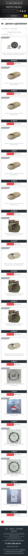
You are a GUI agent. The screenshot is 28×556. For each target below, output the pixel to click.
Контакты (14, 531)
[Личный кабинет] (22, 10)
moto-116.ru (14, 7)
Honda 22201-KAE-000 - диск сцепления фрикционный (14, 385)
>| (25, 521)
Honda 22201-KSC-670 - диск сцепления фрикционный (14, 415)
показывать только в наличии (14, 32)
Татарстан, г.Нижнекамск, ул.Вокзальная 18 (14, 1)
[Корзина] (25, 10)
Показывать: (5, 34)
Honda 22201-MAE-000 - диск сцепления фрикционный (14, 505)
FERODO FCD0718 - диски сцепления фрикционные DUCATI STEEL (14, 294)
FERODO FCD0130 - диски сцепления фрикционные (14, 84)
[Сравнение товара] (20, 10)
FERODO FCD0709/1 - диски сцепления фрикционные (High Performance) (14, 264)
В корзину (11, 63)
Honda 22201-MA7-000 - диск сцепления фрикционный (14, 475)
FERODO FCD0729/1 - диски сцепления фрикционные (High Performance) (14, 355)
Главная (4, 19)
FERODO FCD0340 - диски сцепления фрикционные (14, 204)
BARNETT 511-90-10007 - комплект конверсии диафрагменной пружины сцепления (14, 54)
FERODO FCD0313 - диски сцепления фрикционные (14, 174)
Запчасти (10, 19)
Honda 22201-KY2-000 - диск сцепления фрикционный (14, 445)
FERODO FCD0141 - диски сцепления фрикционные (14, 114)
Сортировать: (5, 28)
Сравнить (18, 63)
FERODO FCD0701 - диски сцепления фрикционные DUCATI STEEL (14, 234)
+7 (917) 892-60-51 (14, 3)
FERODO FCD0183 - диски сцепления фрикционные (14, 144)
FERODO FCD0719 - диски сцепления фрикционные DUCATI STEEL (14, 325)
